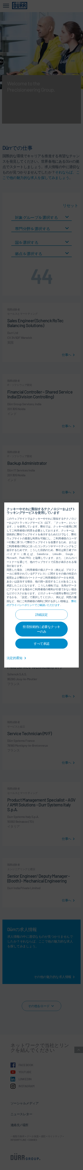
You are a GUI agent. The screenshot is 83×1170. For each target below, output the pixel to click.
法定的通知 (15, 658)
